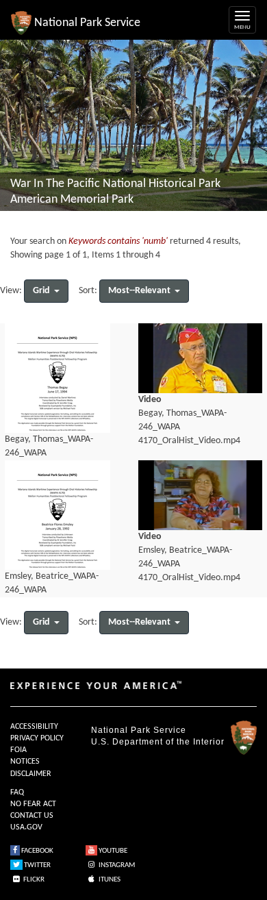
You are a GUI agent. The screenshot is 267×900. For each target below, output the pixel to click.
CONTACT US (31, 816)
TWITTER (37, 865)
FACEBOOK (36, 851)
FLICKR (33, 880)
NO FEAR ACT (33, 804)
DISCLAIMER (30, 774)
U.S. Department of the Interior (158, 742)
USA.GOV (26, 827)
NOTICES (25, 762)
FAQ (17, 792)
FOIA (18, 750)
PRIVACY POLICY (37, 738)
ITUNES (108, 880)
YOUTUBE (112, 851)
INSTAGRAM (116, 865)
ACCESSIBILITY (34, 727)
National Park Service (138, 730)
